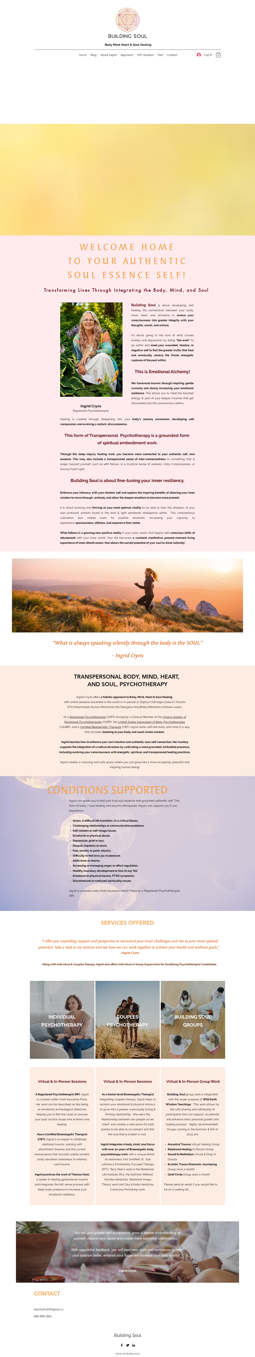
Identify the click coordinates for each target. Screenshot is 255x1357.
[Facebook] (122, 1345)
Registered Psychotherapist (88, 717)
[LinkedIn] (134, 1345)
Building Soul (127, 1335)
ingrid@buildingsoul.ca (48, 1309)
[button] (218, 55)
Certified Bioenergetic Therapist (100, 727)
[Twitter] (128, 1345)
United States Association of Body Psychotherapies (151, 722)
